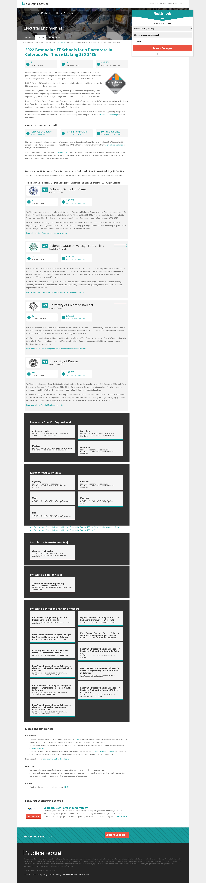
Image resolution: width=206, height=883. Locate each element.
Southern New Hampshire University (66, 807)
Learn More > (121, 816)
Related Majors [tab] (54, 37)
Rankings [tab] (40, 37)
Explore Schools (115, 835)
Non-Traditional (104, 42)
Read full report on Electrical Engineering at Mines (46, 233)
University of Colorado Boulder (71, 305)
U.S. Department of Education (104, 751)
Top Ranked (28, 42)
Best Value (61, 42)
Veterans (116, 42)
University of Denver (63, 361)
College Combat (61, 152)
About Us (27, 874)
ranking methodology (109, 114)
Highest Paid (50, 42)
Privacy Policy (42, 874)
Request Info (33, 816)
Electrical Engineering (43, 13)
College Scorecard (37, 748)
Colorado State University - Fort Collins (76, 246)
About (181, 4)
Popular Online (81, 42)
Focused (92, 42)
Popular (70, 42)
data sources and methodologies (56, 759)
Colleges (153, 4)
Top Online (38, 42)
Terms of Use (83, 874)
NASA (66, 787)
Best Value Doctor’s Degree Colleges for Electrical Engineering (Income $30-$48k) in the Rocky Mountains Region (75, 527)
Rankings (172, 4)
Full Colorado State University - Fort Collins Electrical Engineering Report (55, 292)
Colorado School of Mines (67, 189)
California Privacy (55, 874)
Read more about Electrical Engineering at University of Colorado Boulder (56, 348)
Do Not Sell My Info (70, 874)
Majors (162, 4)
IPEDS (76, 739)
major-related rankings (113, 145)
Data (34, 874)
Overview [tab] (29, 37)
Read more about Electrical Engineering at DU (44, 405)
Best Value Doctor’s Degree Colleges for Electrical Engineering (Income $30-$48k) (62, 530)
